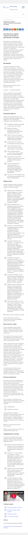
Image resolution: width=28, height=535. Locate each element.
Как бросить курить (12, 514)
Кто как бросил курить (12, 516)
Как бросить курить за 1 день (14, 507)
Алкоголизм (13, 6)
